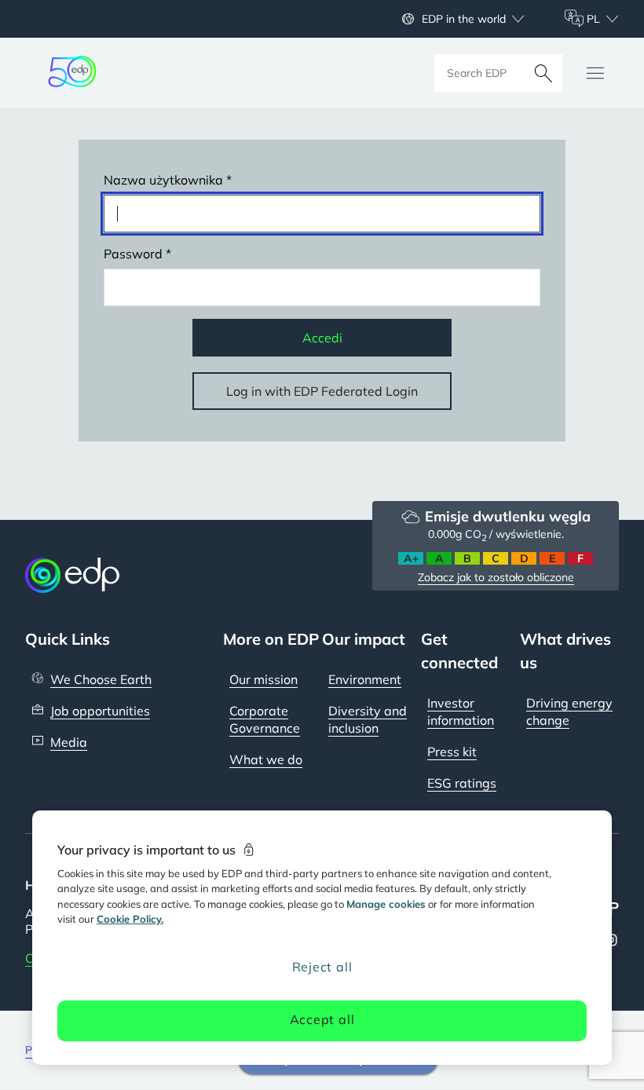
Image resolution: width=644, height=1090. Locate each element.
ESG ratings (461, 783)
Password (133, 254)
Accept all (322, 1019)
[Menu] (595, 73)
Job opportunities (100, 711)
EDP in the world (464, 19)
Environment (364, 679)
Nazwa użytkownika (163, 180)
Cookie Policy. (130, 919)
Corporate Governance (264, 719)
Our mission (263, 679)
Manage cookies (386, 904)
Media (68, 742)
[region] (322, 937)
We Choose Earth (101, 679)
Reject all (322, 967)
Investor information (460, 711)
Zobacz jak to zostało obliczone (496, 577)
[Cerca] (543, 73)
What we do (265, 759)
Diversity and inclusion (367, 719)
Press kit (452, 751)
